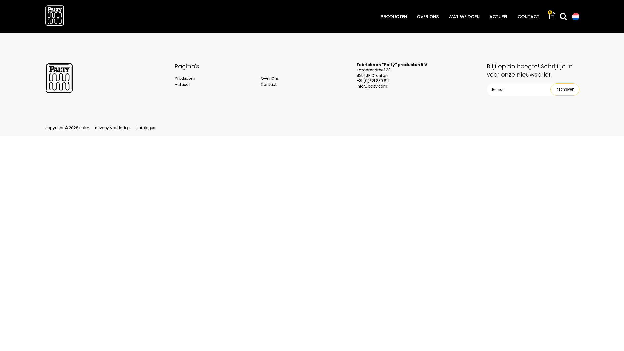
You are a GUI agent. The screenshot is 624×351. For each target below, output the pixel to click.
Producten (394, 16)
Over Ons (270, 78)
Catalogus (145, 128)
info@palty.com (372, 86)
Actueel (498, 16)
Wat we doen (464, 16)
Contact (529, 16)
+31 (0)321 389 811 (373, 81)
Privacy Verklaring (113, 128)
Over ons (428, 16)
